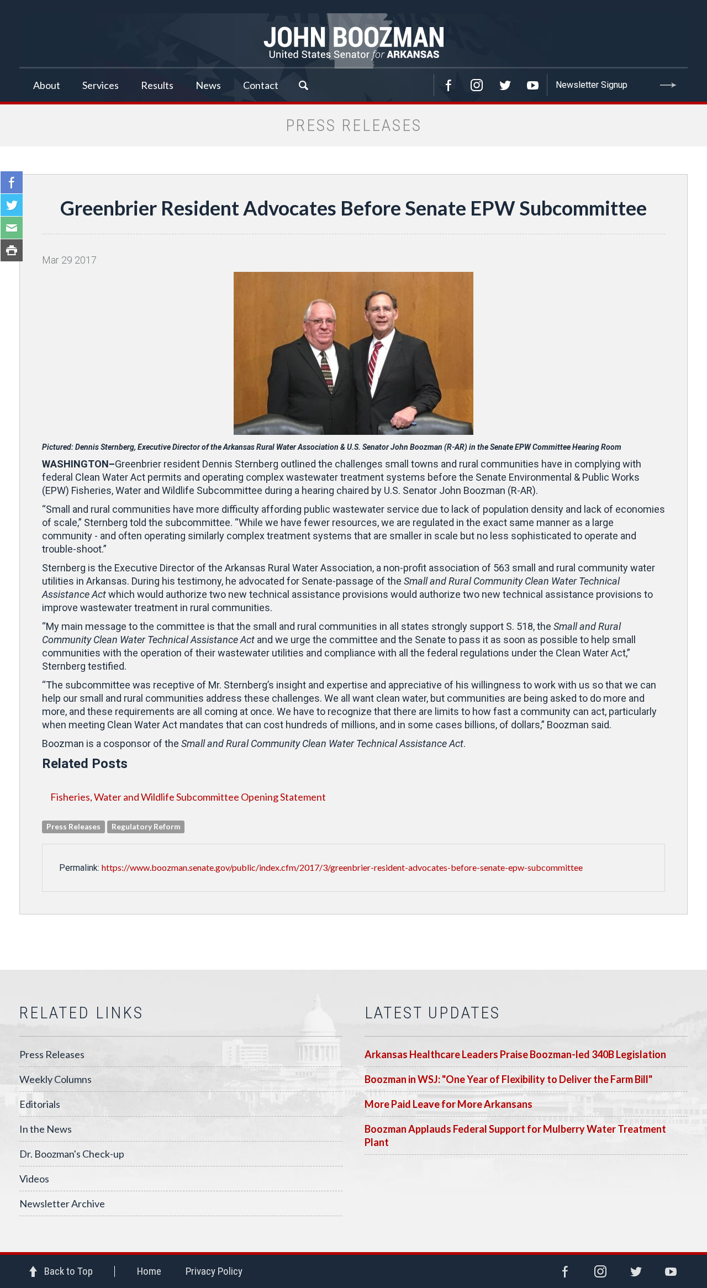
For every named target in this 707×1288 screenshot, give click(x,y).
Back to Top (68, 1271)
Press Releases (52, 1054)
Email (12, 228)
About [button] (46, 85)
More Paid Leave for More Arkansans (448, 1104)
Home (149, 1271)
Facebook (448, 85)
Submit (668, 85)
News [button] (208, 85)
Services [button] (100, 85)
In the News (45, 1129)
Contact (260, 85)
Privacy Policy (214, 1271)
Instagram (476, 85)
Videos (34, 1179)
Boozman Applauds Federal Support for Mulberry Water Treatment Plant (515, 1135)
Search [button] (303, 85)
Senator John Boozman (353, 41)
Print (12, 250)
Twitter (505, 85)
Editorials (39, 1104)
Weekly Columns (55, 1079)
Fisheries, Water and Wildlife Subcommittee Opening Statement (188, 797)
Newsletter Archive (62, 1203)
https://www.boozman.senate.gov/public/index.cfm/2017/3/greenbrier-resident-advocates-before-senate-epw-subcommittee (342, 867)
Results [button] (157, 85)
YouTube (533, 85)
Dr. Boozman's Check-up (71, 1154)
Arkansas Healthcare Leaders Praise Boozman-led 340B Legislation (515, 1054)
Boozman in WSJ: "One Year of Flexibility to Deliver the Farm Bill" (508, 1079)
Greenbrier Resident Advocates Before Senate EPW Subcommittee (353, 208)
